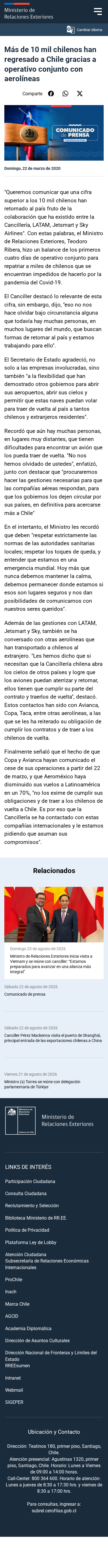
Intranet (13, 1378)
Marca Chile (17, 1304)
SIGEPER (14, 1402)
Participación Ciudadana (30, 1181)
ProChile (13, 1279)
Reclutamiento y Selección (32, 1205)
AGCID (11, 1316)
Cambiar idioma (89, 29)
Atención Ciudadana (25, 1254)
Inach (10, 1291)
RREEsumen (17, 1365)
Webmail (14, 1390)
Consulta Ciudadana (26, 1193)
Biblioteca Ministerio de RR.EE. (36, 1218)
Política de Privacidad (27, 1230)
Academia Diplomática (28, 1328)
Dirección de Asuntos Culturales (37, 1340)
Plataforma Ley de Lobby (30, 1242)
